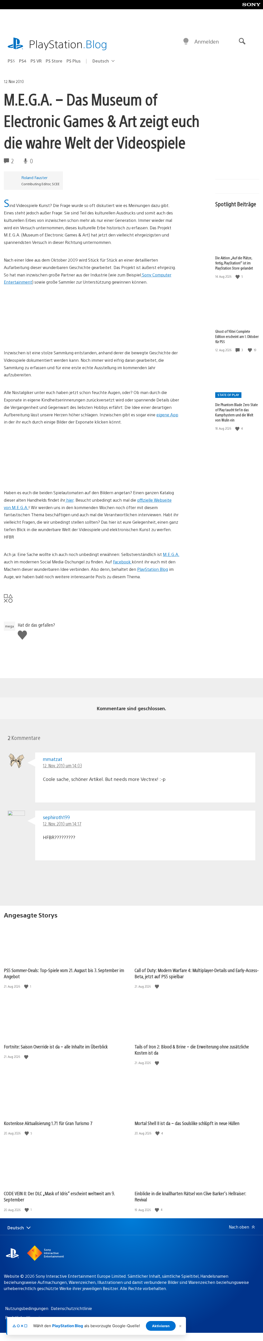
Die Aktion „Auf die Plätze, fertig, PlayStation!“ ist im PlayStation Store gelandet (234, 262)
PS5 (11, 61)
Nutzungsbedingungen (26, 1308)
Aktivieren (161, 1326)
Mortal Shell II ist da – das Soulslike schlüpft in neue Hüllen (187, 1123)
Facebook (122, 561)
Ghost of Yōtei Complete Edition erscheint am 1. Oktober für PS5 (237, 336)
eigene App (167, 414)
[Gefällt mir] (238, 276)
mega (9, 626)
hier (69, 500)
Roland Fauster (34, 177)
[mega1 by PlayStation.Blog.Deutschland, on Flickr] (43, 475)
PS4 (22, 61)
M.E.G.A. (171, 554)
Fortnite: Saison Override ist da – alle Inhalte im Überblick (56, 1046)
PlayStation (68, 44)
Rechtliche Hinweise (24, 1317)
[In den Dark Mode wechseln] (186, 41)
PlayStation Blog (152, 569)
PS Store (54, 61)
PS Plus (74, 61)
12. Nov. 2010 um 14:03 (62, 765)
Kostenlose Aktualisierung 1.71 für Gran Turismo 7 (48, 1123)
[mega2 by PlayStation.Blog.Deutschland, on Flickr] (43, 335)
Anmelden (206, 41)
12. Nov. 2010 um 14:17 (62, 824)
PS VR (36, 61)
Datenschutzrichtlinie (71, 1308)
